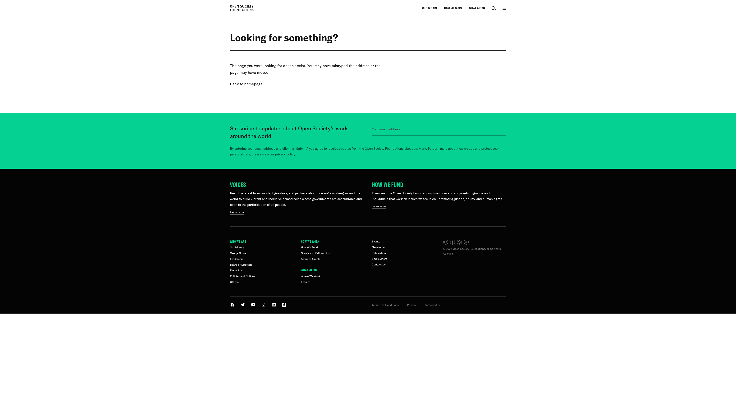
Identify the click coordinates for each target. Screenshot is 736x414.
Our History (237, 247)
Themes (305, 282)
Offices (234, 282)
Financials (236, 270)
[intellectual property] (456, 244)
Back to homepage (246, 83)
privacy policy (285, 154)
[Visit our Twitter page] (243, 306)
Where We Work (310, 276)
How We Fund (387, 184)
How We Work (453, 8)
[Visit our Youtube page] (253, 306)
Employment (379, 258)
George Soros (238, 253)
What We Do (477, 8)
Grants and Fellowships (315, 253)
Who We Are (430, 8)
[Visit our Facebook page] (233, 306)
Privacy (411, 305)
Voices (238, 184)
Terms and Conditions (385, 305)
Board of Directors (241, 264)
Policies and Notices (242, 276)
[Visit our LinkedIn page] (274, 306)
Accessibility (432, 305)
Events (376, 241)
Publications (379, 253)
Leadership (236, 259)
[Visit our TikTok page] (284, 306)
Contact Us (379, 264)
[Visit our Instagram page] (264, 306)
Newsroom (378, 247)
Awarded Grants (310, 259)
